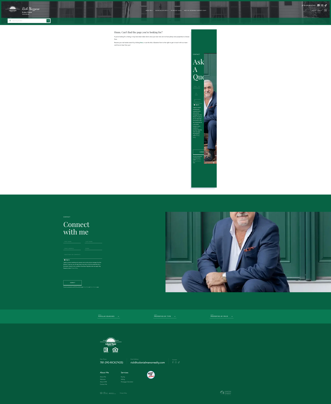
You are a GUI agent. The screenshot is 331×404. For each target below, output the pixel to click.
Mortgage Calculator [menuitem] (127, 382)
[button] (48, 20)
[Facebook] (173, 362)
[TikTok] (179, 362)
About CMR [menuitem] (103, 382)
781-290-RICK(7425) (309, 5)
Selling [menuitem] (123, 379)
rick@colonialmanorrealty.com (148, 362)
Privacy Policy (198, 159)
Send (202, 152)
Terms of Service (198, 161)
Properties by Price (219, 316)
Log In (320, 10)
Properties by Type (162, 316)
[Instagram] (176, 362)
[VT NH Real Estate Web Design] (225, 393)
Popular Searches (106, 316)
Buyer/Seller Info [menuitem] (161, 10)
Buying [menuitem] (123, 377)
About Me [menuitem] (149, 10)
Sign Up (314, 10)
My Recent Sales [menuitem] (176, 10)
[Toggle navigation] (325, 10)
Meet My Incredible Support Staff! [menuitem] (195, 10)
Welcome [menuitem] (103, 379)
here (141, 42)
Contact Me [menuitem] (103, 384)
